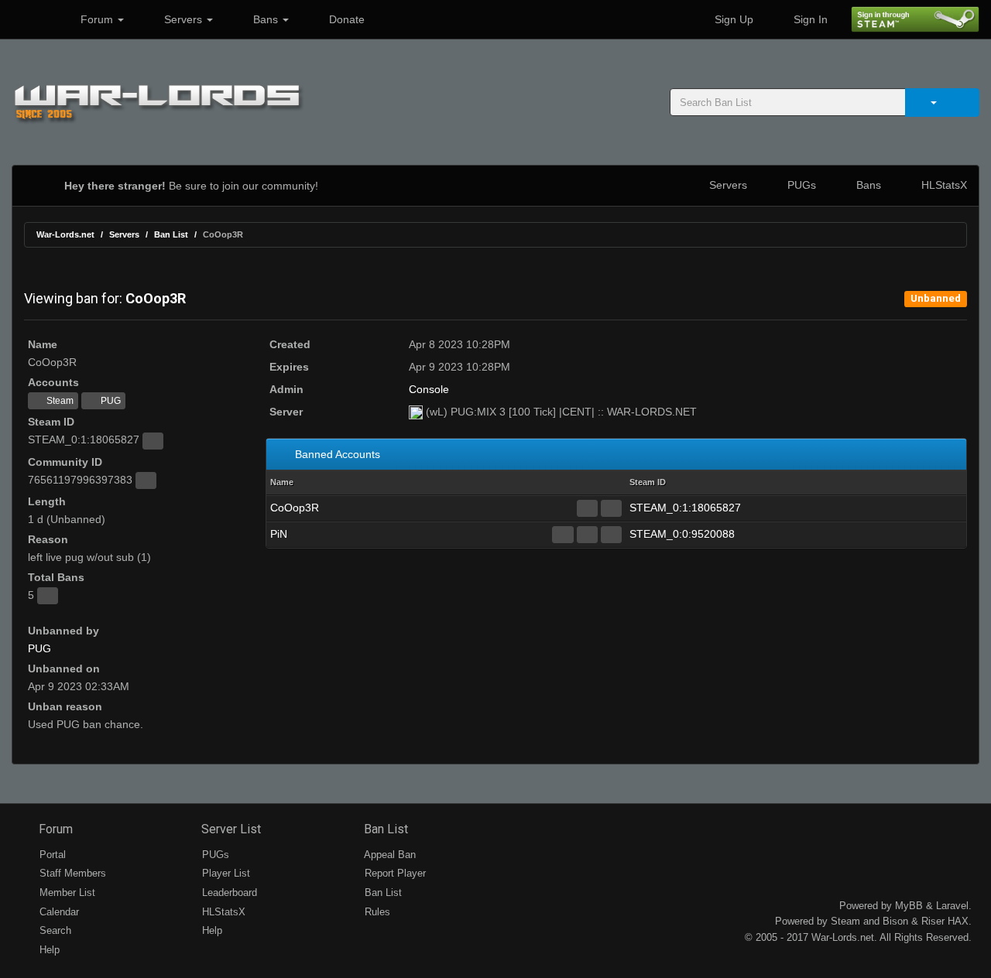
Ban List (171, 234)
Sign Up (732, 19)
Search (53, 930)
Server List (229, 829)
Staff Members (71, 873)
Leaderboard (228, 892)
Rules (376, 912)
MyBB (909, 905)
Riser (933, 921)
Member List (65, 892)
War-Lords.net (65, 234)
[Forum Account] (562, 534)
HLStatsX (942, 185)
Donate (345, 19)
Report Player (394, 873)
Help (48, 950)
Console (429, 389)
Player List (224, 873)
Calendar (57, 912)
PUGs (800, 185)
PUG (109, 400)
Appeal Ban (389, 854)
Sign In (809, 19)
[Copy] (152, 441)
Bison (895, 921)
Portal (51, 854)
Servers (183, 19)
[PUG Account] (611, 508)
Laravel (952, 905)
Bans (265, 19)
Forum (96, 19)
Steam (59, 400)
